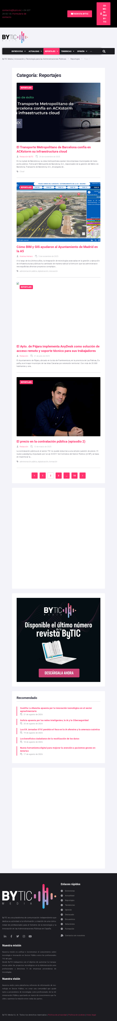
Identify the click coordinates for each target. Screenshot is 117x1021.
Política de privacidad (57, 1015)
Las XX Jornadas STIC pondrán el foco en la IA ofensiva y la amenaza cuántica (60, 729)
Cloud (22, 171)
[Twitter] (17, 936)
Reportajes (75, 59)
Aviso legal (91, 1015)
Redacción (24, 356)
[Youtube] (30, 936)
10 (74, 475)
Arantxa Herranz (26, 256)
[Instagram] (24, 936)
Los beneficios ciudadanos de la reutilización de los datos (49, 738)
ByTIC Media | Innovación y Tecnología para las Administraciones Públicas (34, 59)
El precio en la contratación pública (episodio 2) (51, 441)
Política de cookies (76, 1015)
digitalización (43, 271)
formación (53, 462)
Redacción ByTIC (26, 157)
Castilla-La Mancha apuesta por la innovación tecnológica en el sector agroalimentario (56, 709)
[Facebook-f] (11, 936)
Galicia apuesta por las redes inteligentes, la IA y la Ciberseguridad (54, 720)
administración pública (28, 271)
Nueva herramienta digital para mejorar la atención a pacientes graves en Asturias (57, 749)
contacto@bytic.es (11, 10)
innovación (53, 271)
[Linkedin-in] (5, 936)
